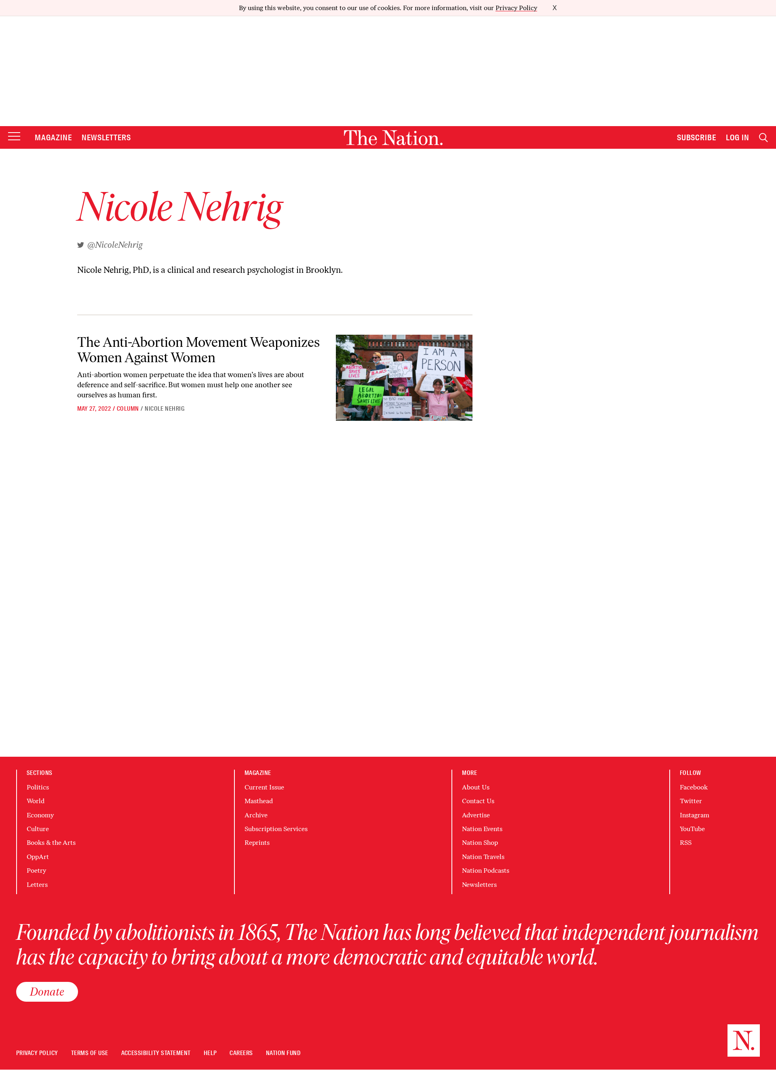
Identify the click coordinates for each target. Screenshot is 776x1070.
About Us (475, 787)
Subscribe (697, 137)
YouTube (692, 829)
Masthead (259, 801)
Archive (256, 815)
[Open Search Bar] (763, 137)
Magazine (53, 137)
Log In (737, 137)
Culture (38, 829)
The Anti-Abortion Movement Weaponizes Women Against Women (198, 349)
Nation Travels (483, 857)
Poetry (36, 870)
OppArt (38, 857)
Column (128, 409)
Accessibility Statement (156, 1053)
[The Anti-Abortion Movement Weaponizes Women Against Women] (404, 378)
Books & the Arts (51, 842)
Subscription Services (276, 829)
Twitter (691, 801)
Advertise (476, 815)
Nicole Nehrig (164, 409)
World (35, 801)
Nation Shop (480, 842)
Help (210, 1053)
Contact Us (478, 801)
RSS (686, 842)
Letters (37, 885)
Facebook (694, 787)
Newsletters (106, 137)
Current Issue (264, 787)
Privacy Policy (516, 8)
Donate (47, 991)
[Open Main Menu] (14, 136)
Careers (241, 1053)
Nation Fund (283, 1053)
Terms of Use (89, 1053)
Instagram (694, 815)
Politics (38, 787)
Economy (40, 815)
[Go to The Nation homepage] (393, 137)
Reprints (257, 842)
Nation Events (482, 829)
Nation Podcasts (485, 870)
